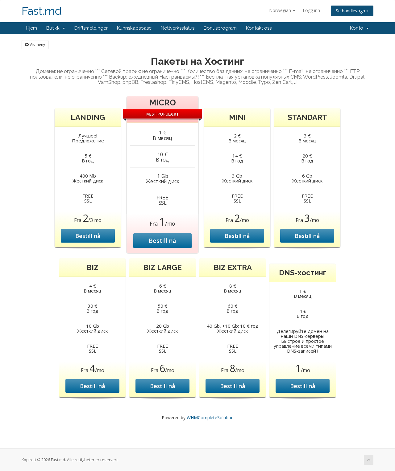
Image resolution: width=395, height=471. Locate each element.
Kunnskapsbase (134, 28)
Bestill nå (88, 236)
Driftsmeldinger (91, 28)
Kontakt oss (259, 28)
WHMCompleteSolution (210, 417)
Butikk (54, 28)
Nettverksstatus (177, 28)
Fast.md (42, 11)
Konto (358, 28)
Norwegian (280, 10)
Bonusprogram (220, 28)
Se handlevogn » (352, 11)
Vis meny (37, 44)
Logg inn (311, 10)
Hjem (31, 28)
